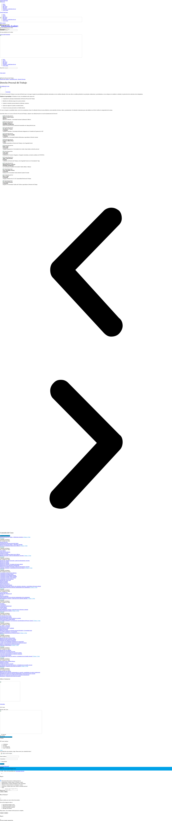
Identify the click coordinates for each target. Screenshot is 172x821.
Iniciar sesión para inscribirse (6, 737)
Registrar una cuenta (4, 769)
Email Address (3, 756)
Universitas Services (20, 771)
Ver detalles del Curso (4, 86)
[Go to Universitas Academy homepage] (9, 26)
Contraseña (2, 759)
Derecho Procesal (21, 79)
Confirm (6, 812)
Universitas (2, 704)
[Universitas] (10, 701)
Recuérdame (4, 761)
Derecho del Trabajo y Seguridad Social (8, 79)
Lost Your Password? (4, 766)
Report (6, 791)
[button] (86, 272)
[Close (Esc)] (0, 819)
